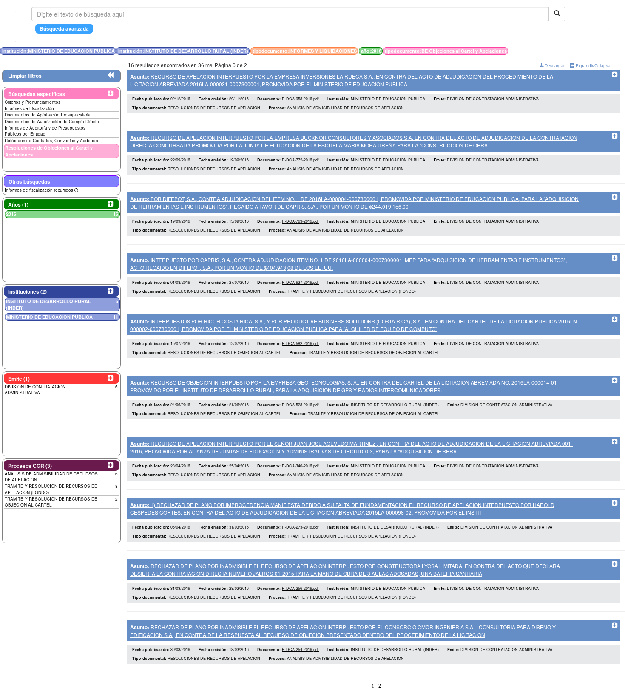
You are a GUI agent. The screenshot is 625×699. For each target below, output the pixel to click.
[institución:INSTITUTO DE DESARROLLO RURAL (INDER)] (564, 50)
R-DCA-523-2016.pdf (300, 405)
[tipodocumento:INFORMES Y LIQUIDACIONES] (567, 50)
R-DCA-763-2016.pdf (300, 221)
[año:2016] (569, 50)
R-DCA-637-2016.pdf (300, 282)
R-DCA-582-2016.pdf (300, 343)
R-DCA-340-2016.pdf (300, 466)
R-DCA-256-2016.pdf (300, 588)
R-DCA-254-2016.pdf (300, 649)
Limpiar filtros (25, 75)
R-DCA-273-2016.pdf (300, 527)
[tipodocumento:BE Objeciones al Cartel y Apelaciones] (571, 50)
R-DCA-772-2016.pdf (300, 160)
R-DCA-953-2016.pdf (300, 99)
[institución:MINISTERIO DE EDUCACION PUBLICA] (562, 50)
